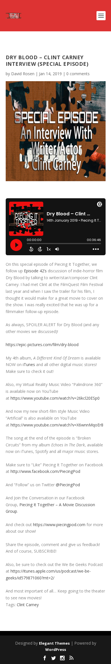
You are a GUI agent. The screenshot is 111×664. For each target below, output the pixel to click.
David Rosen (22, 73)
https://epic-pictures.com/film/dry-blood (42, 344)
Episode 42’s (35, 270)
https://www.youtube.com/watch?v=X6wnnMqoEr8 (57, 425)
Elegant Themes (54, 643)
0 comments (78, 73)
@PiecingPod (68, 484)
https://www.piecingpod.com (59, 524)
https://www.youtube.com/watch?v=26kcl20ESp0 (55, 398)
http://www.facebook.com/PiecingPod (45, 471)
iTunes (29, 364)
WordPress (55, 649)
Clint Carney (28, 604)
